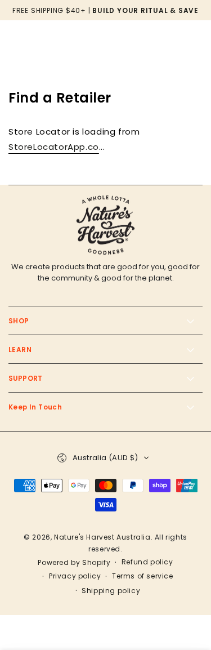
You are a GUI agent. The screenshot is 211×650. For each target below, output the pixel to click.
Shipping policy (111, 590)
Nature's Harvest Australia (102, 537)
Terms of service (142, 576)
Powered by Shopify (74, 562)
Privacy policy (75, 576)
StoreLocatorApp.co (53, 147)
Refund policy (147, 562)
